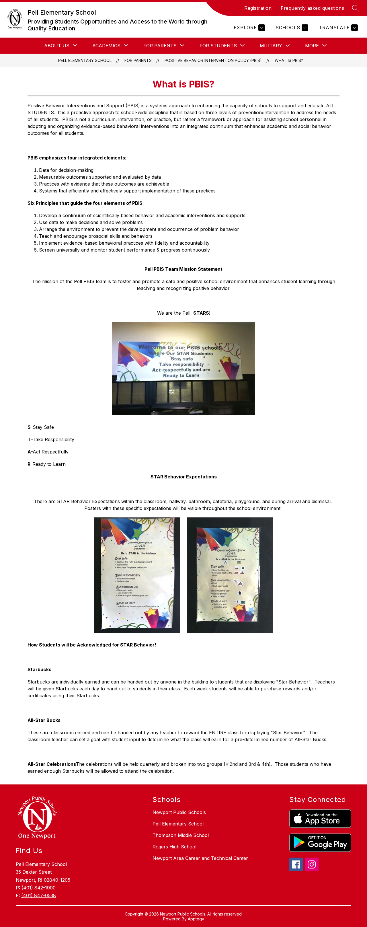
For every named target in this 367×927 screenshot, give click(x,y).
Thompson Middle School (181, 835)
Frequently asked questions (312, 8)
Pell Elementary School (85, 60)
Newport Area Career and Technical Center (200, 858)
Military (271, 45)
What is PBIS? (289, 60)
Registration (258, 8)
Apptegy (196, 918)
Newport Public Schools (179, 812)
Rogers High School (174, 847)
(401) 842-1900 (39, 888)
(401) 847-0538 (38, 895)
